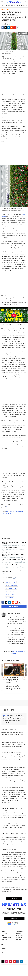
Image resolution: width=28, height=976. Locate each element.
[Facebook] (2, 27)
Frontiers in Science (11, 507)
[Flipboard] (14, 27)
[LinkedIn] (8, 27)
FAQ (2, 955)
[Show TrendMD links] (25, 577)
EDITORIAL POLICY (6, 937)
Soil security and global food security (10, 547)
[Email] (17, 27)
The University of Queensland (14, 511)
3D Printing (8, 665)
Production (9, 597)
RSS (2, 952)
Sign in (5, 715)
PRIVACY (3, 948)
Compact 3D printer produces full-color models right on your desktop (12, 680)
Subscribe (14, 918)
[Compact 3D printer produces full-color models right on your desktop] (14, 669)
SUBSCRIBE (4, 933)
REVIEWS (3, 942)
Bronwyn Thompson (14, 613)
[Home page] (14, 2)
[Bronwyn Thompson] (3, 614)
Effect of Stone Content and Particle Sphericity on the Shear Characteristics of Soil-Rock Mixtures (13, 560)
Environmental (10, 594)
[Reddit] (11, 27)
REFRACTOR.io (19, 940)
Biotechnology (10, 591)
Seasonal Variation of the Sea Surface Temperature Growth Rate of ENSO (13, 570)
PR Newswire (9, 513)
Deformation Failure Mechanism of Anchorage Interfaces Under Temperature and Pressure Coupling (14, 565)
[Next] (24, 677)
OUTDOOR (17, 5)
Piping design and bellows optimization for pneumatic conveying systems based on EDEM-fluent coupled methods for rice (13, 554)
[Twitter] (5, 27)
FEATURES (4, 940)
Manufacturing (5, 9)
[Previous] (3, 677)
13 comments (15, 606)
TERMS (3, 946)
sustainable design (11, 585)
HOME (3, 931)
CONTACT (4, 950)
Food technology (11, 588)
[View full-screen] (26, 33)
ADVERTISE (4, 944)
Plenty (3, 513)
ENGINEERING (9, 5)
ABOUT (3, 935)
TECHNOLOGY (19, 935)
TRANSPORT (24, 5)
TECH (2, 5)
